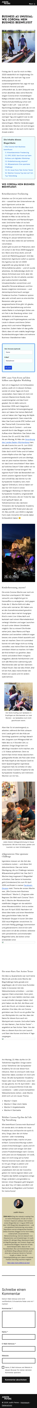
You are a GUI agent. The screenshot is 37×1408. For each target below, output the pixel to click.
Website (5, 1356)
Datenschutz (7, 1405)
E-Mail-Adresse (9, 1344)
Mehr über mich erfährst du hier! (18, 1263)
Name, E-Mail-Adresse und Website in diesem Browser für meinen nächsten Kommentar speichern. (18, 1369)
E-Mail (7, 357)
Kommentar (7, 1308)
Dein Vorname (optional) (12, 349)
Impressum (25, 1403)
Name (5, 1332)
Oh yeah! (8, 367)
